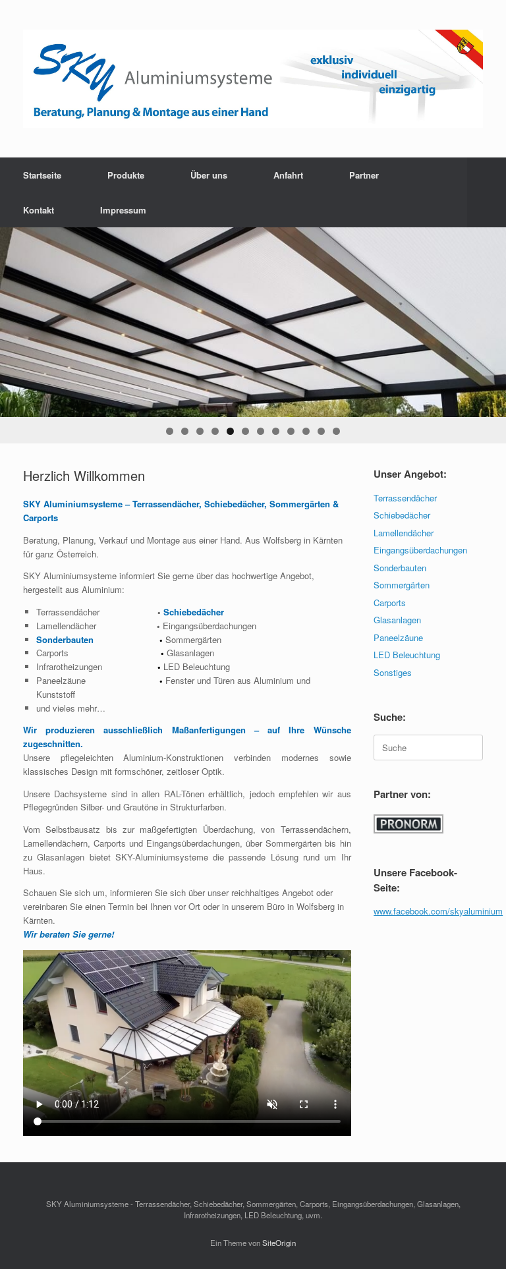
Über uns (208, 175)
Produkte (125, 175)
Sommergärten (402, 584)
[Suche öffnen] (486, 192)
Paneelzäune (398, 637)
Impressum (123, 210)
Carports (390, 602)
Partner (364, 175)
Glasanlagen (397, 619)
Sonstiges (393, 672)
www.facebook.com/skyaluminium (438, 911)
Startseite (42, 175)
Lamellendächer (404, 532)
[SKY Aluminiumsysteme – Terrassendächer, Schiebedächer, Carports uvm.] (253, 79)
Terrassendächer (405, 498)
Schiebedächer (402, 515)
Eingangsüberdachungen (420, 550)
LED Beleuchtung (407, 654)
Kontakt (38, 210)
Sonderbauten (400, 567)
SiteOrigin (279, 1242)
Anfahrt (288, 175)
